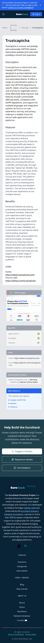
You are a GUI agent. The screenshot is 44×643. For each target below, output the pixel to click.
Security (25, 27)
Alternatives (22, 570)
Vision (22, 607)
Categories (22, 566)
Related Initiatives (22, 616)
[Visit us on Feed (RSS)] (25, 545)
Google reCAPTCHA (18, 400)
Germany (33, 379)
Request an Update (24, 459)
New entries (22, 589)
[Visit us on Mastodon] (19, 546)
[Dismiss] (40, 5)
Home (4, 27)
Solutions (22, 562)
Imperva (13, 407)
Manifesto (22, 611)
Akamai (13, 403)
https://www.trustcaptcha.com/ (20, 274)
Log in (37, 14)
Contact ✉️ (22, 620)
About (22, 602)
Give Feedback (23, 467)
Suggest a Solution (23, 451)
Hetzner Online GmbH (29, 382)
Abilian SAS (30, 508)
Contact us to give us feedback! (20, 7)
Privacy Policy (30, 634)
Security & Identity (13, 27)
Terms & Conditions (16, 634)
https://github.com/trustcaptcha (21, 280)
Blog (22, 584)
